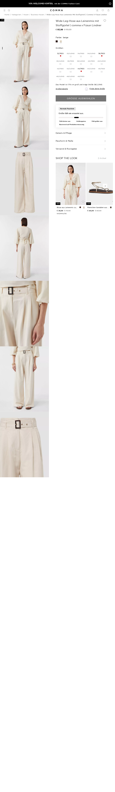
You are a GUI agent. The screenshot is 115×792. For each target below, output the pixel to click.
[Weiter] (105, 186)
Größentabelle (62, 89)
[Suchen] (8, 10)
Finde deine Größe (97, 89)
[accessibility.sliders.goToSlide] (2, 48)
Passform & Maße (64, 141)
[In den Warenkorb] (83, 197)
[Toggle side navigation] (4, 10)
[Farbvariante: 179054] (84, 207)
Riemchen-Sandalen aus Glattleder (98, 207)
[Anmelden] (97, 10)
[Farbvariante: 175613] (110, 207)
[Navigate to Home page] (56, 10)
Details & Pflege (64, 133)
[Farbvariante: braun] (80, 207)
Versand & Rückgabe (66, 149)
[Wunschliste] (103, 10)
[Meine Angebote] (109, 3)
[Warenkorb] (108, 10)
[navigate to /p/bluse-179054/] (71, 184)
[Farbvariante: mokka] (57, 41)
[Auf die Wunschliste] (104, 20)
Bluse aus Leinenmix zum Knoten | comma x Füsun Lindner (67, 207)
